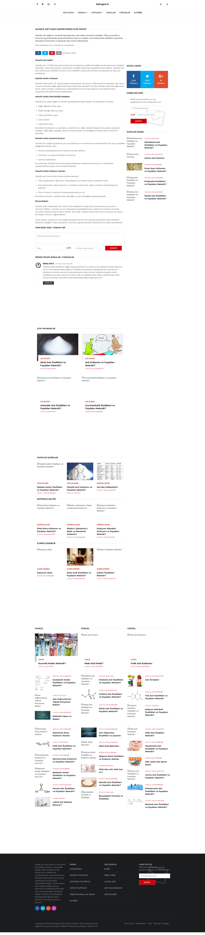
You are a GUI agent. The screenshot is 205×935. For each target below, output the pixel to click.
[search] (167, 4)
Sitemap (157, 923)
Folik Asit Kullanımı (141, 663)
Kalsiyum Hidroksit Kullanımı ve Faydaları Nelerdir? (108, 531)
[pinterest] (52, 53)
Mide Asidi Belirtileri (109, 746)
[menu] (161, 4)
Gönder (113, 248)
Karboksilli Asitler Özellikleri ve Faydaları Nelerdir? (64, 683)
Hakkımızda (76, 869)
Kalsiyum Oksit (44, 573)
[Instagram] (55, 4)
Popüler (95, 12)
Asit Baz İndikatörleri (107, 487)
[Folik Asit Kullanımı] (148, 648)
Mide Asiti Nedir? (94, 663)
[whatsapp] (59, 53)
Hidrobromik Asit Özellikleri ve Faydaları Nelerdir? (156, 791)
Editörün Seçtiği (103, 483)
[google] (49, 4)
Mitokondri (110, 894)
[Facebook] (37, 4)
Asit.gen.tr (102, 4)
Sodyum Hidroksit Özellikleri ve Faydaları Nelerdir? (156, 712)
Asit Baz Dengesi (113, 888)
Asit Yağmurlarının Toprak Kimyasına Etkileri (62, 702)
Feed (149, 923)
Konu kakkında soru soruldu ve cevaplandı (54, 45)
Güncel (82, 12)
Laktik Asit (110, 881)
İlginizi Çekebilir (43, 569)
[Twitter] (42, 4)
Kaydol (138, 121)
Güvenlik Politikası (80, 881)
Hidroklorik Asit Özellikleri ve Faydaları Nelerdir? (155, 145)
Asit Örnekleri (152, 680)
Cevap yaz (48, 283)
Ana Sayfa (68, 12)
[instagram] (54, 908)
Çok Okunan (45, 358)
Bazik (107, 869)
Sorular (110, 12)
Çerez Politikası (78, 888)
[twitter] (45, 53)
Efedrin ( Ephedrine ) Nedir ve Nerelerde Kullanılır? (77, 531)
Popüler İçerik (42, 483)
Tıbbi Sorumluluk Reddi (82, 894)
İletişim (138, 12)
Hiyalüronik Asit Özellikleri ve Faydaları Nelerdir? (156, 749)
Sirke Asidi (109, 875)
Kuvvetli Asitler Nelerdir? (52, 663)
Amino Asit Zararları (154, 158)
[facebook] (38, 53)
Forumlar (124, 12)
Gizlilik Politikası (79, 875)
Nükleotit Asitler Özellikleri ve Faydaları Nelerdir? (64, 775)
